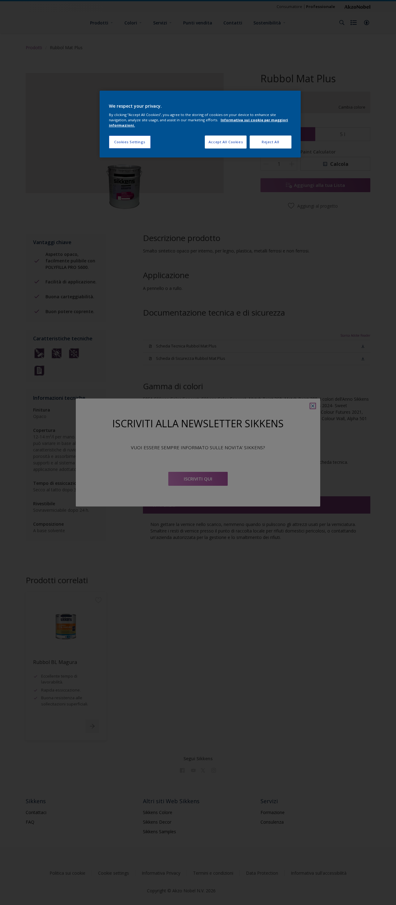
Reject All (270, 142)
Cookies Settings (129, 142)
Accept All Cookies (226, 142)
